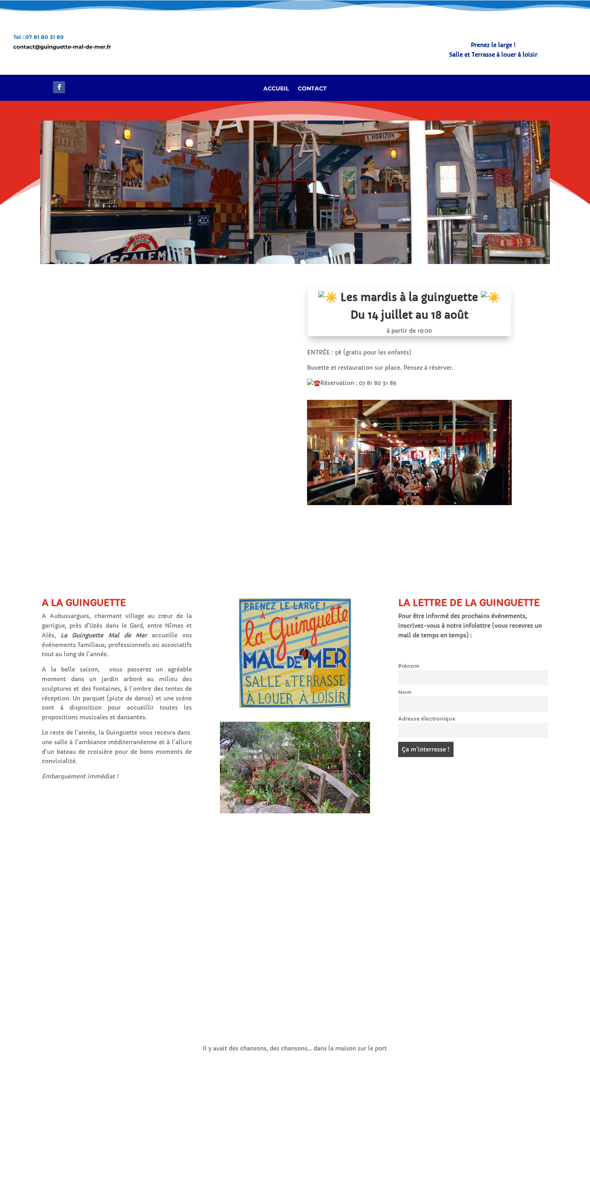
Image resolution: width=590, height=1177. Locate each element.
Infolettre (549, 88)
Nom (404, 692)
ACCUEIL (276, 89)
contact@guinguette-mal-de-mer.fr (62, 46)
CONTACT (312, 89)
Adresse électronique (427, 719)
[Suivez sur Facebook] (59, 87)
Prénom (408, 666)
